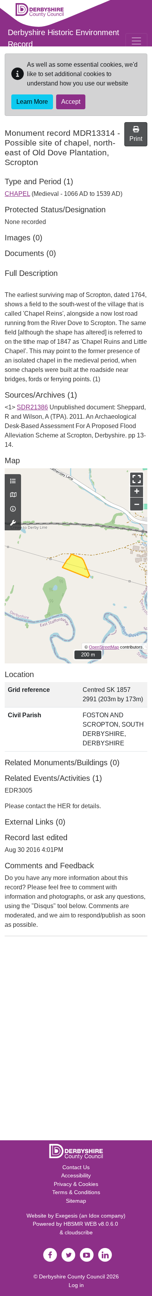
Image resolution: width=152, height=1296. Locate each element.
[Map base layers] (13, 495)
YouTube (87, 1255)
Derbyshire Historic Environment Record (63, 38)
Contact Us (76, 1167)
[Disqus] (76, 1040)
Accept (70, 101)
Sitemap (76, 1201)
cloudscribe (79, 1232)
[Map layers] (13, 482)
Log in (76, 1285)
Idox (94, 1215)
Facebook (50, 1255)
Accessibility (76, 1175)
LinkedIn (105, 1255)
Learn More (32, 101)
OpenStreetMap (104, 647)
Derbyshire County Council (72, 1276)
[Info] (13, 509)
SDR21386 (32, 407)
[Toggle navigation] (136, 41)
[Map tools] (13, 523)
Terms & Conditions (76, 1192)
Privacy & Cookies (76, 1184)
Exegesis (66, 1215)
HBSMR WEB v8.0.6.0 (92, 1224)
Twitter (68, 1255)
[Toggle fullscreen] (136, 479)
